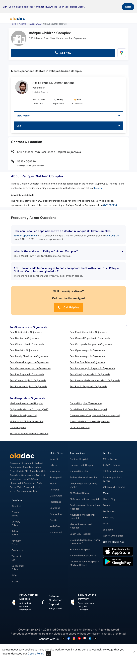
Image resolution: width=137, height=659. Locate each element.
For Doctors (109, 511)
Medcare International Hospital (26, 403)
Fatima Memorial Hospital (83, 477)
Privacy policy (15, 514)
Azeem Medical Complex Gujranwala (90, 421)
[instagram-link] (74, 639)
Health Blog (109, 499)
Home (13, 24)
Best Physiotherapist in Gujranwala (88, 332)
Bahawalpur (56, 514)
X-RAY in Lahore (111, 465)
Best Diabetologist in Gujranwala (87, 356)
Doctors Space (18, 427)
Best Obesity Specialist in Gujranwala (90, 374)
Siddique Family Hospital (23, 415)
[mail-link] (84, 639)
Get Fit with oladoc (113, 535)
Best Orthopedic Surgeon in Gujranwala (91, 344)
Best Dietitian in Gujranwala (24, 338)
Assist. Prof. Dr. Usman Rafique (53, 83)
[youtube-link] (79, 639)
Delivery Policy (16, 523)
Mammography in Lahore (112, 479)
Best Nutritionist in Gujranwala (26, 332)
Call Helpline (71, 307)
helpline (98, 188)
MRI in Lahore (110, 459)
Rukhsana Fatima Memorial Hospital (29, 433)
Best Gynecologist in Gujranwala (87, 350)
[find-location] (121, 52)
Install (128, 6)
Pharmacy (108, 517)
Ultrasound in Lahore (114, 487)
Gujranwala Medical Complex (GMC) (29, 409)
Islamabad (55, 471)
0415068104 (110, 205)
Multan (53, 483)
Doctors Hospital (79, 459)
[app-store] (118, 551)
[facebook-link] (68, 639)
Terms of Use (16, 558)
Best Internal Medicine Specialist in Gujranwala (95, 380)
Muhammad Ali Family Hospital (26, 421)
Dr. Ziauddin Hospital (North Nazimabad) (85, 542)
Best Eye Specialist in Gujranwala (87, 362)
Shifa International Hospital (84, 499)
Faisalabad (55, 501)
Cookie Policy (36, 653)
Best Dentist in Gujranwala (24, 350)
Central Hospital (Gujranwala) (86, 403)
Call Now (65, 52)
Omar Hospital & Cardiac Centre (83, 485)
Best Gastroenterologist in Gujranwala (30, 368)
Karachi (54, 459)
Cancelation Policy (18, 567)
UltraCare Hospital (80, 427)
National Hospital (79, 471)
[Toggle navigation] (125, 18)
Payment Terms (16, 542)
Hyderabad (56, 532)
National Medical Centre (83, 555)
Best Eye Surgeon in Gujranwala (27, 374)
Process (16, 581)
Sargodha (55, 508)
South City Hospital (80, 533)
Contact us (17, 550)
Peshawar (55, 489)
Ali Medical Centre (80, 493)
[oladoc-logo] (17, 18)
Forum (106, 505)
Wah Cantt (55, 526)
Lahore (53, 465)
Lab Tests (108, 529)
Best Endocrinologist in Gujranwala (28, 386)
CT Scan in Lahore (113, 471)
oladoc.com (61, 633)
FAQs (14, 575)
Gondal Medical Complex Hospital (88, 409)
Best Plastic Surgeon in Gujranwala (88, 386)
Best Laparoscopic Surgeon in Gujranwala (92, 368)
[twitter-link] (63, 639)
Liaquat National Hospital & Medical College (84, 563)
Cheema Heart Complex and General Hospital (95, 415)
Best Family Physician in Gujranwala (29, 356)
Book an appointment (25, 235)
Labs (105, 523)
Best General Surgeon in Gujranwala (29, 362)
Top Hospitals (77, 453)
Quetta (53, 520)
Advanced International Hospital (82, 516)
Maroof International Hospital (81, 526)
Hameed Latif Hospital (82, 465)
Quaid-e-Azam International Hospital (85, 507)
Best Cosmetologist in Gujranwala (28, 380)
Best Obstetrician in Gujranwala (27, 344)
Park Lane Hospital (80, 549)
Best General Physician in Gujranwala (90, 338)
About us (16, 506)
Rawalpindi (55, 477)
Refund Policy (15, 533)
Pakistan (22, 24)
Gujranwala (35, 24)
